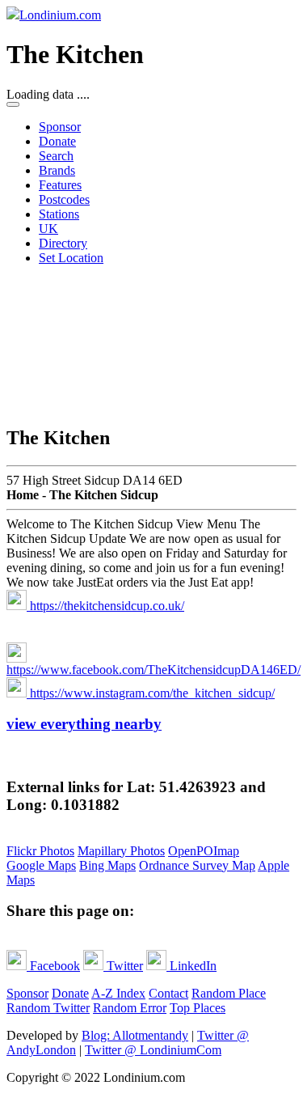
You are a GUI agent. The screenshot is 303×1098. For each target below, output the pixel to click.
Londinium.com (60, 15)
